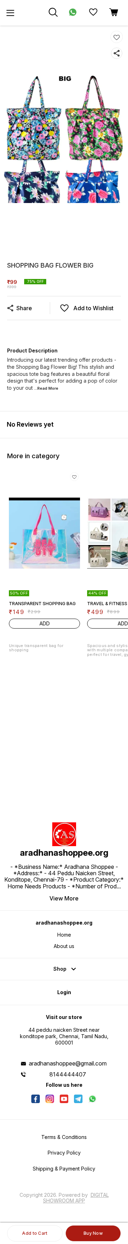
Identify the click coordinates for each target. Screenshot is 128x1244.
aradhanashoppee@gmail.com (68, 1063)
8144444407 (67, 1074)
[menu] (10, 13)
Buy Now (93, 1233)
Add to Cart (34, 1233)
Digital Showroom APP (76, 1198)
